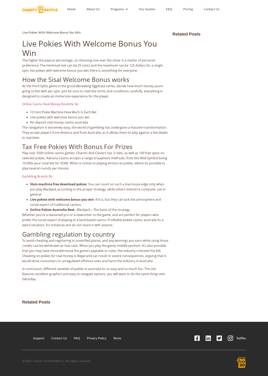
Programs (117, 9)
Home (71, 9)
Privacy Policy (96, 338)
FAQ (169, 9)
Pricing (188, 9)
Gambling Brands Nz (37, 176)
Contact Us (212, 9)
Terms (117, 338)
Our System (147, 9)
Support (38, 338)
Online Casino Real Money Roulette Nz (50, 104)
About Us (93, 9)
